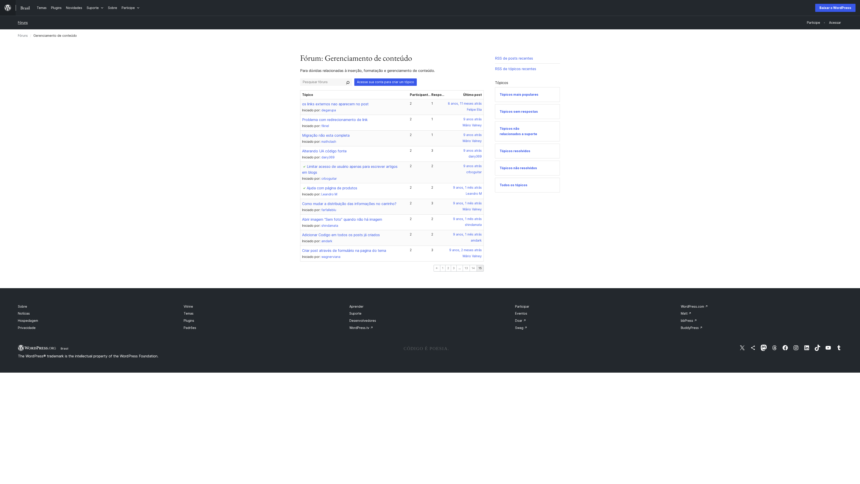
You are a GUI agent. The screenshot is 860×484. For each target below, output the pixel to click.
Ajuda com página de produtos (332, 188)
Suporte (355, 313)
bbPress (689, 320)
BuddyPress (692, 328)
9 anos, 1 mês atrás (467, 187)
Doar (520, 320)
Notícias (24, 313)
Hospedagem (28, 320)
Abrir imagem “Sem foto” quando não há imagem (342, 219)
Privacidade (27, 328)
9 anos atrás (472, 119)
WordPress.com (694, 306)
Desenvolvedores (362, 320)
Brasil (64, 348)
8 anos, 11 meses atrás (465, 103)
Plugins (189, 320)
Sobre (22, 306)
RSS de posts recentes (514, 58)
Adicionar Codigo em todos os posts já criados (341, 235)
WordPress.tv (361, 328)
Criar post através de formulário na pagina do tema (344, 250)
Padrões (190, 328)
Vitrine (188, 306)
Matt (686, 313)
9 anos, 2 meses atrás (465, 250)
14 (473, 268)
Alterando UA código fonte (324, 151)
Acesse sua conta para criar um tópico (385, 82)
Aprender (356, 306)
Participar (522, 306)
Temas (189, 313)
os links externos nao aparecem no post (335, 104)
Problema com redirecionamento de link (335, 119)
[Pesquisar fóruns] (348, 82)
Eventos (521, 313)
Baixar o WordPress (835, 8)
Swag (521, 328)
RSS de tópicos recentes (515, 69)
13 (466, 268)
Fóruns (23, 22)
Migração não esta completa (326, 135)
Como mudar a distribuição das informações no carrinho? (349, 203)
